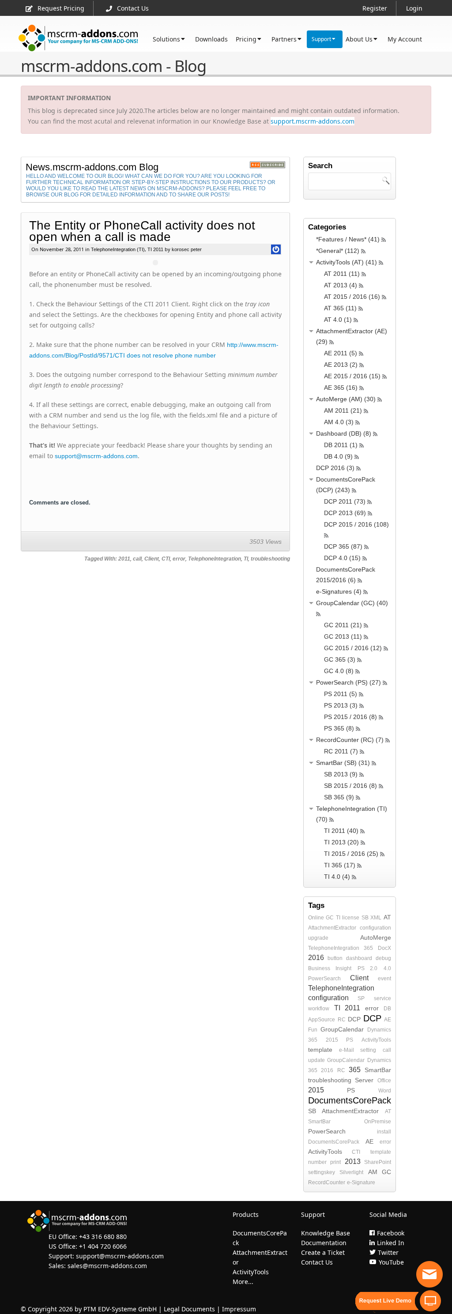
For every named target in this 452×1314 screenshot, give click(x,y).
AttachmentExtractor (332, 928)
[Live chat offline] (429, 1274)
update (316, 1060)
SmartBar (378, 1069)
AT (387, 917)
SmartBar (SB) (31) (343, 762)
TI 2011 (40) (341, 830)
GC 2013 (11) (343, 636)
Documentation (324, 1243)
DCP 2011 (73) (344, 501)
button (335, 958)
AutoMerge (375, 937)
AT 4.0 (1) (338, 319)
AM (372, 1171)
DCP (354, 1019)
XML (375, 918)
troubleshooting (270, 559)
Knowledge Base (325, 1233)
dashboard (359, 958)
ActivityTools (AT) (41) (346, 262)
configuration (375, 928)
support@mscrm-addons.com (96, 455)
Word (384, 1091)
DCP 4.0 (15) (342, 557)
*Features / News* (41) (348, 239)
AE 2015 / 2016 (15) (352, 376)
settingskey (321, 1172)
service (382, 998)
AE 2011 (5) (340, 353)
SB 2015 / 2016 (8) (350, 785)
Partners (284, 39)
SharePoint (377, 1162)
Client (151, 559)
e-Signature (361, 1182)
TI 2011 (155, 249)
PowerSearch (324, 978)
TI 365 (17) (339, 865)
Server (364, 1080)
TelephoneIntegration (214, 559)
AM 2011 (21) (343, 410)
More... (243, 1281)
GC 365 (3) (339, 659)
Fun (312, 1030)
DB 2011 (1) (341, 444)
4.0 (387, 968)
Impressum (239, 1309)
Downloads (211, 39)
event (384, 978)
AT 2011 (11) (342, 273)
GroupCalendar (342, 1029)
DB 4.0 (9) (338, 456)
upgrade (318, 938)
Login (414, 8)
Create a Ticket (323, 1252)
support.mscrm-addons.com (312, 121)
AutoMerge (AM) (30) (346, 399)
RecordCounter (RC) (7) (350, 739)
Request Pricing (61, 8)
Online (316, 918)
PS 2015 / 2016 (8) (350, 716)
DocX (384, 948)
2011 (124, 559)
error (179, 559)
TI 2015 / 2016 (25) (351, 853)
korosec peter (186, 249)
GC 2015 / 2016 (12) (353, 647)
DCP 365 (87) (343, 546)
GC (330, 918)
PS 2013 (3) (341, 705)
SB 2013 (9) (341, 774)
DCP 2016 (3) (335, 467)
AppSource (321, 1020)
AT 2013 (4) (340, 285)
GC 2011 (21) (343, 625)
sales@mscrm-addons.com (107, 1265)
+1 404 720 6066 (103, 1246)
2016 (316, 957)
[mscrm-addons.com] (78, 38)
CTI (166, 559)
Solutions (166, 39)
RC (342, 1020)
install (384, 1132)
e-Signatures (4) (339, 591)
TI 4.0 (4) (337, 876)
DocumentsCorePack (349, 1100)
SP (361, 998)
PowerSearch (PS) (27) (348, 682)
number (317, 1162)
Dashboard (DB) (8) (343, 433)
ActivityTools (376, 1040)
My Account (405, 39)
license (350, 918)
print (335, 1162)
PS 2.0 (368, 968)
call (137, 559)
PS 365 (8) (339, 728)
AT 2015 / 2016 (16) (352, 296)
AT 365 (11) (340, 308)
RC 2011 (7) (341, 751)
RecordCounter (326, 1182)
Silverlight (351, 1172)
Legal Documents (189, 1309)
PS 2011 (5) (340, 693)
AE (387, 1020)
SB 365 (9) (339, 797)
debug (383, 958)
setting (368, 1050)
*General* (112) (337, 250)
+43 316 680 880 (103, 1236)
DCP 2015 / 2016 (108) (356, 524)
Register (374, 8)
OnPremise (377, 1121)
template (320, 1049)
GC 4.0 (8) (339, 670)
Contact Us (133, 8)
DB (387, 1008)
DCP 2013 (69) (345, 512)
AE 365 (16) (341, 387)
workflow (318, 1008)
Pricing (246, 39)
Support (321, 39)
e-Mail (346, 1050)
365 (368, 948)
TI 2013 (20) (341, 842)
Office (384, 1080)
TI (246, 559)
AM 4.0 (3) (339, 421)
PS (349, 1040)
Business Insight (330, 968)
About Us (359, 39)
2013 (353, 1161)
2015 (332, 1040)
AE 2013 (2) (341, 364)
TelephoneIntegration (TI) (118, 249)
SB (365, 918)
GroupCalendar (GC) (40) (352, 602)
